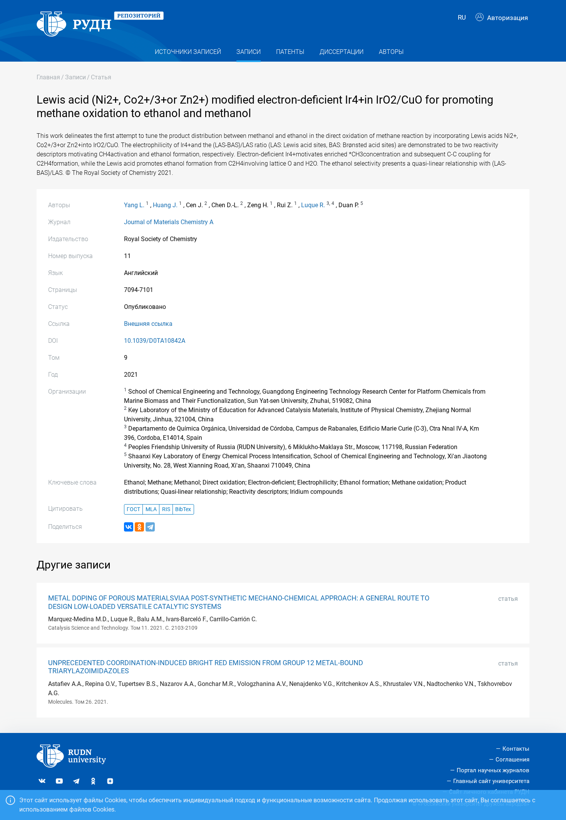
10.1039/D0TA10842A (154, 340)
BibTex (183, 509)
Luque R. (313, 205)
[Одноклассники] (139, 527)
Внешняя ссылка (148, 323)
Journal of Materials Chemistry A (168, 222)
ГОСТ (133, 509)
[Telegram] (150, 527)
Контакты (515, 748)
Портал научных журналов (493, 770)
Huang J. (165, 205)
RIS (166, 509)
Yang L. (134, 205)
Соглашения (512, 759)
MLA (151, 509)
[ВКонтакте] (128, 527)
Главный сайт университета (491, 781)
